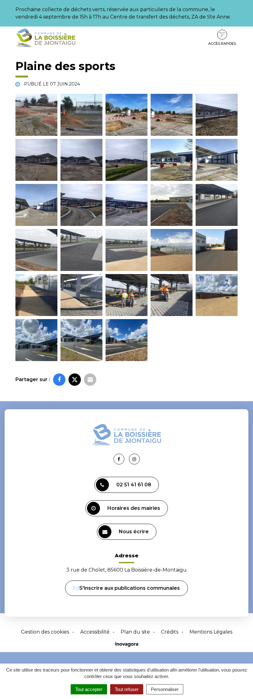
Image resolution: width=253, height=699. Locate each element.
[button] (36, 115)
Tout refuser (127, 689)
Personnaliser (165, 689)
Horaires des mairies (133, 508)
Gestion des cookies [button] (45, 632)
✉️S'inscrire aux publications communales (126, 588)
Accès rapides (222, 43)
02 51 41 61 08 (133, 485)
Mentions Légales (210, 632)
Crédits (169, 632)
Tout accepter (88, 689)
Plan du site (135, 632)
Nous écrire (134, 532)
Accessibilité (95, 632)
